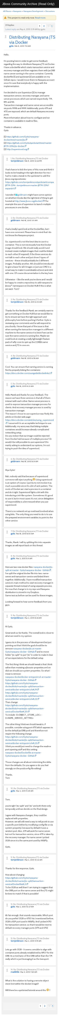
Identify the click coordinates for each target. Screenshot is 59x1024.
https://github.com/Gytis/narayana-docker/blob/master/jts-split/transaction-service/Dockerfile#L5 (24, 881)
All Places (7, 11)
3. (11, 299)
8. (11, 556)
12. (12, 904)
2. (11, 218)
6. (11, 459)
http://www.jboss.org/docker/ (28, 201)
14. (12, 969)
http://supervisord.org (17, 149)
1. (11, 158)
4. (11, 356)
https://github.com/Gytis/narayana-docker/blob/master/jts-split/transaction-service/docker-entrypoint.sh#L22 (24, 695)
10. (12, 788)
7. (11, 531)
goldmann (22, 194)
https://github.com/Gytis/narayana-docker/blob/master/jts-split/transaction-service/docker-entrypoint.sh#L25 (24, 740)
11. (11, 857)
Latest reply (10, 29)
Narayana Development (33, 11)
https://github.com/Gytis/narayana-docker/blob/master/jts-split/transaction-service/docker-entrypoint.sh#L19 (24, 686)
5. (11, 383)
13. (12, 938)
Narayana (17, 11)
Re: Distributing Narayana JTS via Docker (30, 158)
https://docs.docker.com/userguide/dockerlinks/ (27, 373)
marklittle (15, 972)
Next (52, 26)
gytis (11, 46)
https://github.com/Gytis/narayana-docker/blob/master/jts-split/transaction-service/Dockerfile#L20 (24, 708)
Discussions (50, 11)
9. (11, 615)
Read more (40, 17)
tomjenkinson (17, 161)
